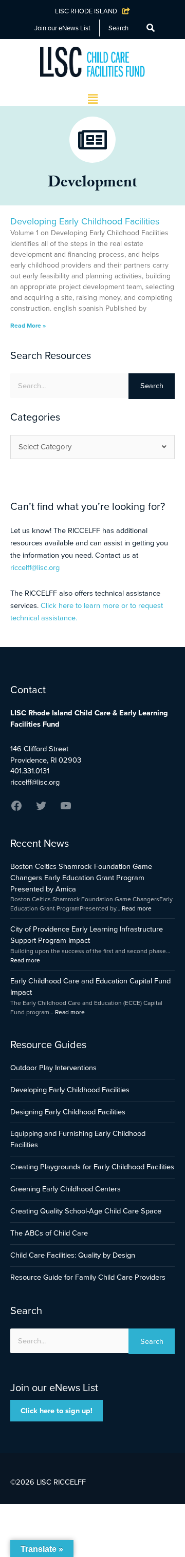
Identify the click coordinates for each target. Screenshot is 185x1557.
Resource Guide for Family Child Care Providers (87, 1277)
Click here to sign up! (56, 1410)
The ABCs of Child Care (49, 1233)
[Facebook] (16, 809)
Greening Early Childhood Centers (65, 1188)
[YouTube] (66, 809)
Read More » (28, 325)
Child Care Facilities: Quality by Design (72, 1255)
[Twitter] (41, 809)
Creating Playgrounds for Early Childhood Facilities (92, 1166)
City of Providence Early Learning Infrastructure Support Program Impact (86, 934)
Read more (137, 908)
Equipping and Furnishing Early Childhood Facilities (77, 1139)
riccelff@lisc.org (35, 567)
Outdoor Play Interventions (53, 1067)
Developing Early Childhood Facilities (84, 221)
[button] (92, 99)
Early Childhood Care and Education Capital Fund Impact (90, 986)
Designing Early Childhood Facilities (67, 1111)
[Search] (150, 28)
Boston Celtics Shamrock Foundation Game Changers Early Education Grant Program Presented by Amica (81, 878)
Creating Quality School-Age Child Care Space (85, 1211)
